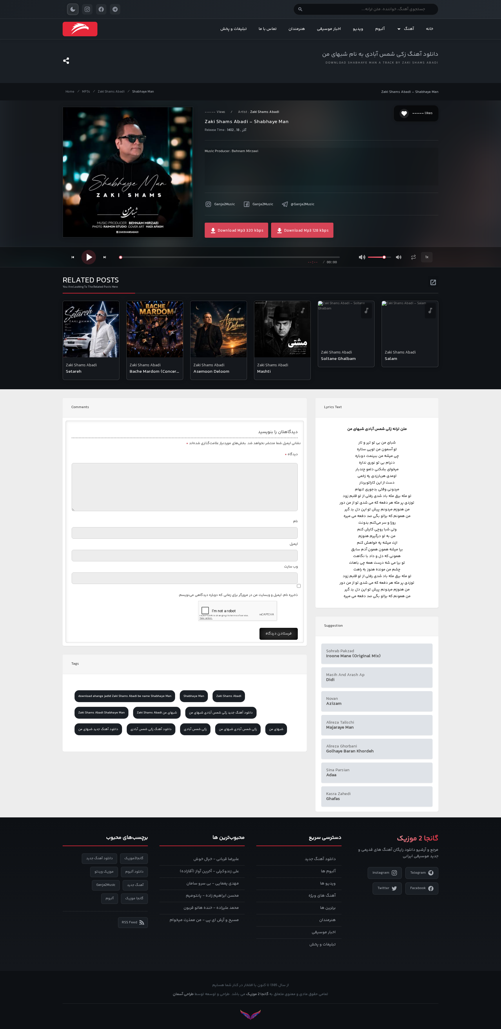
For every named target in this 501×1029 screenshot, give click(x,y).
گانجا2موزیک (134, 858)
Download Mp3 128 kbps (305, 231)
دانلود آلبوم (134, 872)
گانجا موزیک (134, 898)
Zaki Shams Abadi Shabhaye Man (101, 712)
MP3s (86, 92)
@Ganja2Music (302, 204)
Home (70, 92)
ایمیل (294, 544)
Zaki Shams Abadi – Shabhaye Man (409, 92)
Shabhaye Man (143, 92)
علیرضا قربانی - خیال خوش (216, 859)
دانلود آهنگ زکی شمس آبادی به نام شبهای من (380, 54)
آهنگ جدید (135, 885)
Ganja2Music (224, 204)
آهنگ (409, 29)
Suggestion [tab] (333, 626)
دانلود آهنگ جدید (320, 859)
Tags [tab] (75, 664)
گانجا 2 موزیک (257, 994)
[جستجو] (300, 9)
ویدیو (358, 29)
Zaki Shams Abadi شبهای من (157, 712)
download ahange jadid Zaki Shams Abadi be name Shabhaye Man (124, 696)
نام (295, 521)
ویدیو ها (328, 883)
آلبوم (380, 29)
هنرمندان (296, 29)
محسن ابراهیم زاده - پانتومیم (212, 896)
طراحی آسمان (183, 994)
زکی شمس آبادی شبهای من (238, 729)
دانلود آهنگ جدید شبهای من (98, 729)
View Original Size (131, 225)
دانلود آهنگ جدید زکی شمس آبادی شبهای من (221, 712)
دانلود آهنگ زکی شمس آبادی (151, 729)
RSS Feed (129, 922)
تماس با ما (268, 29)
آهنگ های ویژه (322, 896)
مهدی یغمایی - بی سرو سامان (212, 883)
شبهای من (276, 729)
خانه (429, 29)
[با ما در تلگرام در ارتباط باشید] (115, 9)
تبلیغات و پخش (233, 29)
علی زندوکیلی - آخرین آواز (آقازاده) (209, 871)
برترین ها (328, 908)
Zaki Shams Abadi (111, 92)
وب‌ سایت (291, 567)
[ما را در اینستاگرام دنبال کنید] (87, 9)
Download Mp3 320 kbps (240, 231)
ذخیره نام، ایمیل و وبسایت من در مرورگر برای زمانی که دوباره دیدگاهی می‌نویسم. (238, 595)
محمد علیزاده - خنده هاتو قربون (211, 908)
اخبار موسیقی (329, 29)
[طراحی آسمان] (250, 1015)
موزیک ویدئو (104, 872)
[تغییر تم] (73, 9)
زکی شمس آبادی (195, 729)
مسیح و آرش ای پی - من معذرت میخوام (204, 920)
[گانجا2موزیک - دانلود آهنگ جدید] (80, 29)
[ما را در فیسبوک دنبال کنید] (101, 9)
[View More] (433, 281)
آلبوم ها (328, 871)
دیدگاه (291, 454)
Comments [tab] (80, 407)
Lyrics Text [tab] (333, 407)
